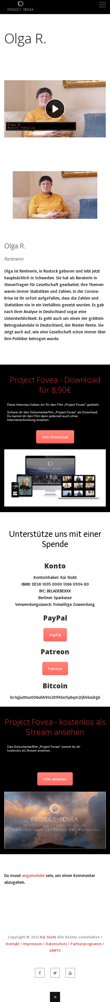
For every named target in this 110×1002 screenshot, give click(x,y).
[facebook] (40, 973)
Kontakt (12, 943)
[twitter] (55, 973)
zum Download (55, 436)
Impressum (32, 943)
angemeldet (33, 875)
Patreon (55, 668)
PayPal (55, 634)
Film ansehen (55, 778)
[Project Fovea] (20, 10)
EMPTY (55, 950)
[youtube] (70, 973)
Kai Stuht (48, 936)
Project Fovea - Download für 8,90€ (55, 384)
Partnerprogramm (86, 943)
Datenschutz (56, 943)
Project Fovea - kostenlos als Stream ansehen (55, 726)
